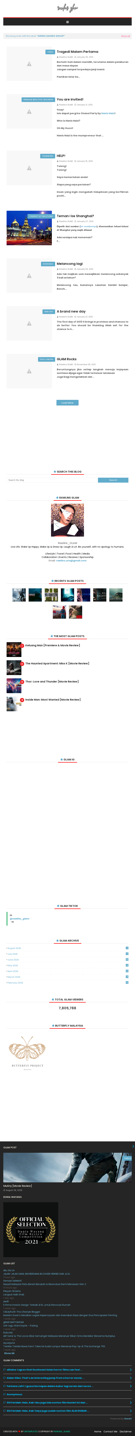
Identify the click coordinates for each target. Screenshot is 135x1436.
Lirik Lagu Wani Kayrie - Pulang (20, 1325)
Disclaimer (126, 1431)
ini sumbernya (89, 226)
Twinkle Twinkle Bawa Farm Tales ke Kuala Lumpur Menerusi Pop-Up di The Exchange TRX (54, 1346)
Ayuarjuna (9, 1343)
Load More (67, 402)
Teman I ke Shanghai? (75, 216)
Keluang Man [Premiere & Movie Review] (52, 645)
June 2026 (68, 959)
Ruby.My (8, 1332)
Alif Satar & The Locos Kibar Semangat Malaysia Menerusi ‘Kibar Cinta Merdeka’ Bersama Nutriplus (59, 1336)
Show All (9, 1353)
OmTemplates (31, 1431)
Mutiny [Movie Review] (17, 1186)
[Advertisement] (67, 434)
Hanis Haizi (108, 113)
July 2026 (68, 954)
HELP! (61, 155)
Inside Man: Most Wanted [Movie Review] (53, 700)
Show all (125, 36)
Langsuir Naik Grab (13, 1294)
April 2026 (68, 971)
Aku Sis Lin (9, 1270)
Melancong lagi (70, 263)
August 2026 (68, 948)
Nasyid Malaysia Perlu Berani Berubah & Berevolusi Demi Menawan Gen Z (44, 1284)
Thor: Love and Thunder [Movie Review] (52, 681)
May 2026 (68, 965)
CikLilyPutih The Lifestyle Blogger (21, 1311)
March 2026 (68, 977)
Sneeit (128, 1418)
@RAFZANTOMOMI (13, 1322)
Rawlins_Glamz (62, 1431)
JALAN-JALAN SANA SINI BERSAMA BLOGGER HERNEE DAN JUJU (36, 1273)
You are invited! (70, 99)
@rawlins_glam (19, 918)
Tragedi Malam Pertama (77, 51)
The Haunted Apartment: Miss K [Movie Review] (57, 663)
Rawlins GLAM (66, 57)
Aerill (6, 1301)
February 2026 (68, 982)
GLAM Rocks (67, 359)
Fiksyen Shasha (12, 1291)
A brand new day (71, 311)
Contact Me (110, 1431)
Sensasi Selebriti (12, 1280)
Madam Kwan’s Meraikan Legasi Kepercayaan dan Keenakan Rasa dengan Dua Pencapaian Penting (60, 1315)
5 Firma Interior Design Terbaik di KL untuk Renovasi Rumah (36, 1305)
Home (97, 1431)
